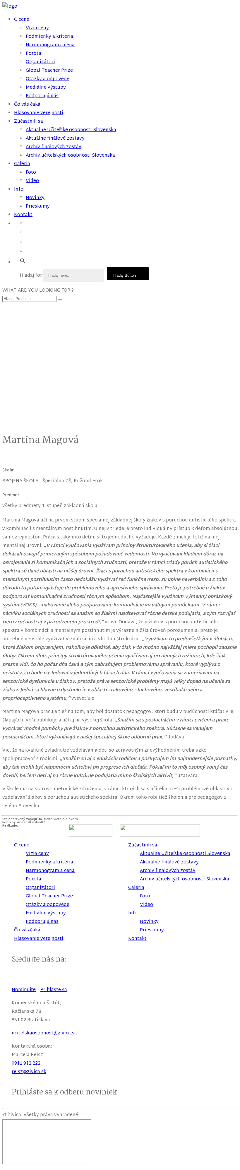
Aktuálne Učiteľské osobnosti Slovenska (71, 130)
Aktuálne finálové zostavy (55, 138)
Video (32, 181)
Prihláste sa (53, 990)
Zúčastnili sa (28, 121)
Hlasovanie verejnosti (38, 113)
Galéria (22, 164)
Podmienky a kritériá (49, 36)
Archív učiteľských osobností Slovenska (70, 155)
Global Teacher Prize (49, 70)
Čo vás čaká (27, 104)
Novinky (35, 198)
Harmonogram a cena (50, 45)
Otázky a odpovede (47, 79)
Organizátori (40, 62)
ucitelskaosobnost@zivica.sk (44, 1033)
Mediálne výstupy (46, 87)
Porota (33, 53)
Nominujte (24, 990)
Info (18, 189)
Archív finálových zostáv (53, 147)
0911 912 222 (26, 1063)
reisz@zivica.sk (29, 1072)
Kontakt (23, 215)
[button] (23, 261)
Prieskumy (38, 206)
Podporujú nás (42, 96)
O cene (21, 20)
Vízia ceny (37, 28)
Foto (31, 172)
